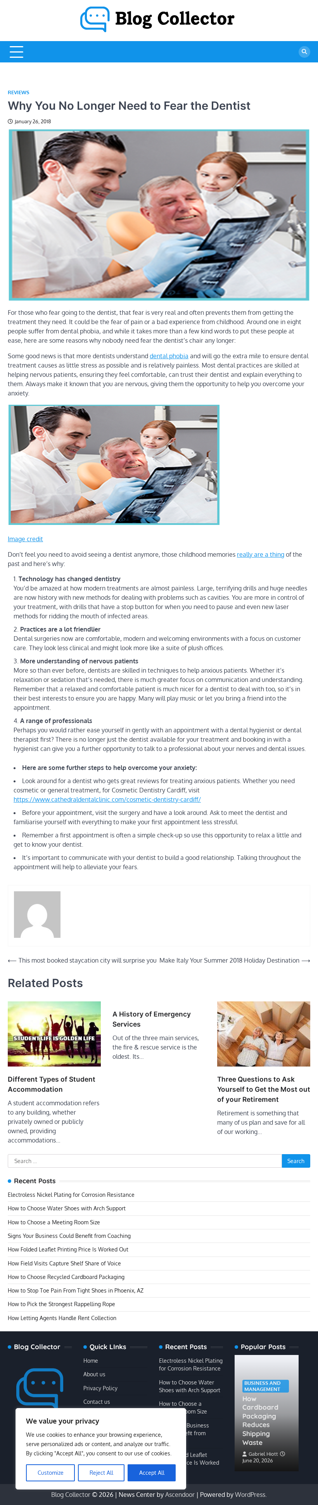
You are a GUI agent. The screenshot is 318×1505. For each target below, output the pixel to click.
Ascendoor (180, 1494)
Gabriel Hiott (263, 1454)
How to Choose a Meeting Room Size (54, 1222)
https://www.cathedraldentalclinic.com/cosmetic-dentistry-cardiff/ (107, 799)
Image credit (25, 539)
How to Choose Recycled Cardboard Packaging (66, 1277)
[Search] (304, 52)
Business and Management (262, 1386)
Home (90, 1360)
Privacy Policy (100, 1388)
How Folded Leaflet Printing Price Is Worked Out (68, 1249)
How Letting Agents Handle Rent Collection (62, 1318)
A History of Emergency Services (151, 1019)
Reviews (18, 92)
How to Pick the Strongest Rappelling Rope (61, 1304)
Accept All (151, 1472)
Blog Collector (70, 1494)
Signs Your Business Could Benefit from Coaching (69, 1235)
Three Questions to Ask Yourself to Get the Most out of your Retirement (263, 1089)
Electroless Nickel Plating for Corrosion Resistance (71, 1194)
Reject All (101, 1472)
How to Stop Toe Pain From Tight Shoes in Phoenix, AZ (75, 1290)
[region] (101, 1448)
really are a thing (260, 554)
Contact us (96, 1401)
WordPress (250, 1494)
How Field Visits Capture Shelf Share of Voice (64, 1263)
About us (94, 1374)
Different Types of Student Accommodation (51, 1084)
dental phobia (169, 356)
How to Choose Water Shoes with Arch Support (67, 1208)
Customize (51, 1472)
